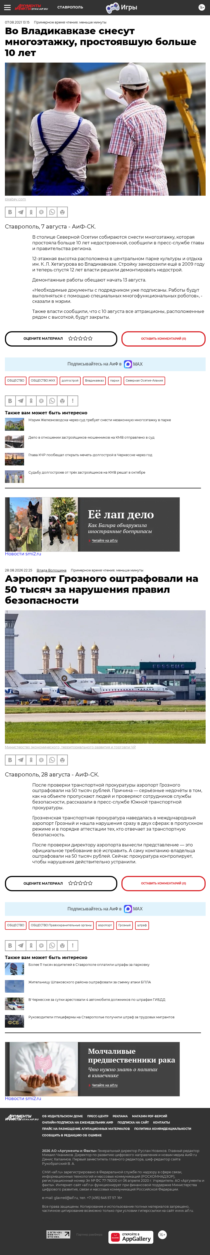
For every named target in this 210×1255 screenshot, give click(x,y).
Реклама (120, 1116)
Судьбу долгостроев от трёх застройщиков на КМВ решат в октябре (86, 472)
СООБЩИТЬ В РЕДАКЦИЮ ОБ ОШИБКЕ (72, 1135)
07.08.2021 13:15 (17, 22)
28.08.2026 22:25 (18, 570)
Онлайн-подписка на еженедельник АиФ (77, 1122)
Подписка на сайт (133, 1122)
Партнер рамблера (89, 1234)
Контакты (161, 1122)
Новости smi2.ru (23, 553)
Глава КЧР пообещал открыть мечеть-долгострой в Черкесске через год (90, 455)
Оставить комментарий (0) (163, 339)
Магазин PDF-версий (149, 1116)
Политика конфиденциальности (162, 1129)
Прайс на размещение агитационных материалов (86, 1129)
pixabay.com (15, 199)
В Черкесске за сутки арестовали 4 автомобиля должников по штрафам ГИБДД (96, 1000)
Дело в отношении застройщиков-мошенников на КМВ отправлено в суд (91, 437)
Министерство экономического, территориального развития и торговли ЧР (70, 747)
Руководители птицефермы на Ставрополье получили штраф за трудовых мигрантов (101, 1017)
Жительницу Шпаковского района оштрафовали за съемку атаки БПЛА (89, 982)
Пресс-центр (97, 1116)
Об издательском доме (62, 1116)
